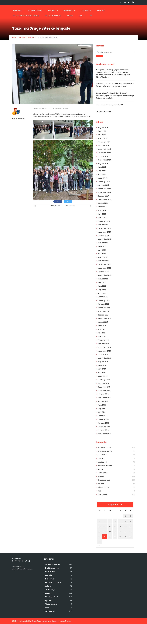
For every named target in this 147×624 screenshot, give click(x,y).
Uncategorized (104, 480)
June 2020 (102, 365)
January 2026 (103, 145)
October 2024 (103, 196)
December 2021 (104, 308)
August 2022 (103, 279)
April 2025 (102, 174)
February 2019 (103, 419)
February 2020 (104, 380)
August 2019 (103, 401)
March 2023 (102, 257)
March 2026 (103, 138)
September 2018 (104, 434)
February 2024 (104, 221)
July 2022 (102, 282)
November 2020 (104, 351)
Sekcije (100, 469)
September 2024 (104, 199)
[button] (91, 15)
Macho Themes (65, 621)
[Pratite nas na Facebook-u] (121, 2)
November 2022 (104, 268)
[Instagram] (125, 2)
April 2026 (102, 135)
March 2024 (103, 217)
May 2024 (102, 210)
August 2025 (103, 163)
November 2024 (104, 192)
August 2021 (103, 322)
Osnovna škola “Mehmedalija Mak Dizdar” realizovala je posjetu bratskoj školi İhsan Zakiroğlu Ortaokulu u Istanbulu (115, 95)
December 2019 (104, 387)
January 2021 (103, 344)
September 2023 (104, 239)
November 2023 (104, 232)
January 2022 (103, 304)
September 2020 (104, 358)
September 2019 (104, 398)
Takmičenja (103, 473)
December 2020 (104, 347)
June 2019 (102, 405)
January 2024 (103, 225)
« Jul (98, 546)
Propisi (70, 16)
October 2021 (103, 315)
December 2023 (104, 228)
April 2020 (102, 372)
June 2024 (102, 207)
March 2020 (103, 376)
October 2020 (103, 354)
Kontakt (101, 11)
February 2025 (104, 181)
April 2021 (101, 333)
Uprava (101, 484)
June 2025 (102, 167)
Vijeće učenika (104, 487)
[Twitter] (129, 2)
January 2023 (103, 261)
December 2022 (104, 264)
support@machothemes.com (22, 569)
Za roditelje (85, 11)
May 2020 (102, 369)
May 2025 (102, 171)
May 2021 (101, 329)
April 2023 (102, 253)
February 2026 (104, 142)
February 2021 (103, 340)
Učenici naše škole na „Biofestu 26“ (109, 105)
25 (105, 537)
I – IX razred (103, 455)
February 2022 (104, 300)
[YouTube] (133, 2)
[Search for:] (115, 52)
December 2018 (104, 426)
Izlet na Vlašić (55, 206)
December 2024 (104, 189)
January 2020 (103, 383)
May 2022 (102, 289)
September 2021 (104, 318)
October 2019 (103, 394)
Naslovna (17, 11)
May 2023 (102, 250)
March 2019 (102, 416)
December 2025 (104, 149)
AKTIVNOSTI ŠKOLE (35, 11)
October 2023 (103, 235)
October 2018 (103, 430)
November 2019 (104, 390)
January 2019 (103, 423)
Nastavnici (68, 11)
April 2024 (102, 214)
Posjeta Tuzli (70, 206)
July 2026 (102, 131)
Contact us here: (18, 566)
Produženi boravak (105, 465)
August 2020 (103, 362)
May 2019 (101, 408)
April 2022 (102, 293)
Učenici (51, 11)
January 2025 (103, 185)
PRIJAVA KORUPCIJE (53, 16)
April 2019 (101, 412)
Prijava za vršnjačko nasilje (26, 16)
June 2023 (102, 246)
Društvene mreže (105, 451)
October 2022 (103, 272)
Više (80, 16)
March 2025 (103, 178)
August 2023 (103, 243)
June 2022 (102, 286)
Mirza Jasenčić (18, 119)
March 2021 (102, 336)
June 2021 (102, 326)
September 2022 (104, 275)
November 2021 (104, 311)
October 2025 (103, 156)
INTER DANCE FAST (103, 112)
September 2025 (104, 160)
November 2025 (104, 153)
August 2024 (103, 203)
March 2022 (102, 297)
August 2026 (103, 127)
